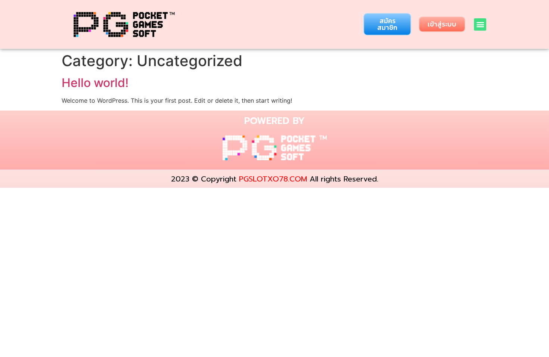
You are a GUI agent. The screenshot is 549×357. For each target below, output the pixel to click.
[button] (387, 24)
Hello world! (95, 82)
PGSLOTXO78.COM (273, 178)
